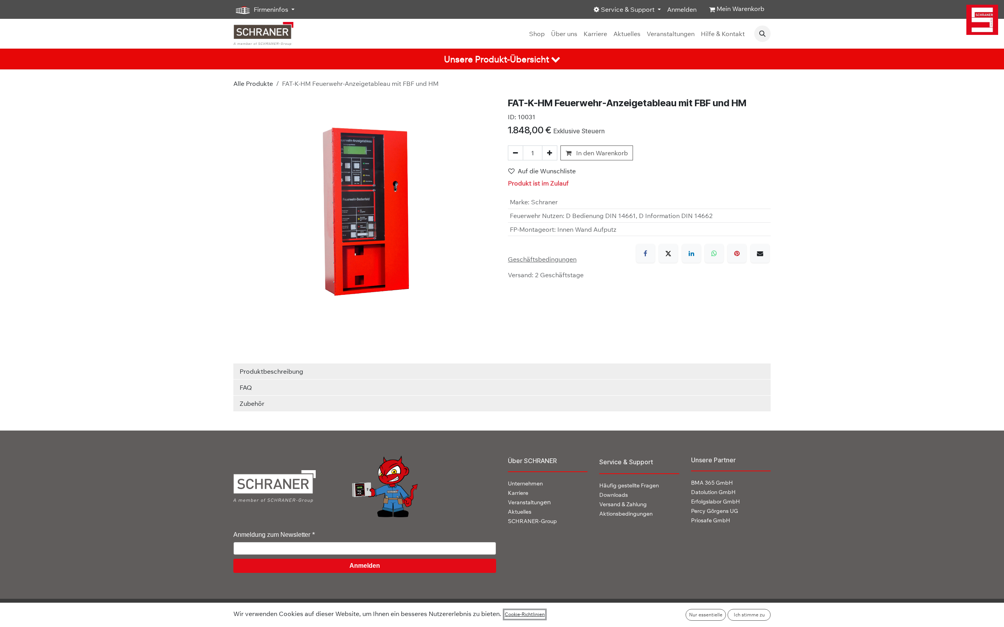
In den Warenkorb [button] (601, 153)
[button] (762, 33)
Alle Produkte (253, 83)
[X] (668, 253)
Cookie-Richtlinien (525, 614)
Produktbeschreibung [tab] (271, 371)
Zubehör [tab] (252, 403)
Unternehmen (525, 483)
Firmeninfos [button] (271, 9)
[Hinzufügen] (549, 152)
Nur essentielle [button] (705, 615)
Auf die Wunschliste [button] (547, 171)
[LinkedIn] (691, 253)
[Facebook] (645, 253)
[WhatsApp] (714, 253)
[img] (982, 20)
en (529, 502)
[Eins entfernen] (515, 152)
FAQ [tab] (246, 387)
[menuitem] (537, 34)
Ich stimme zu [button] (749, 615)
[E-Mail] (760, 253)
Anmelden (682, 9)
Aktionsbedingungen (626, 513)
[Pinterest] (737, 253)
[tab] (502, 59)
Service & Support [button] (627, 9)
